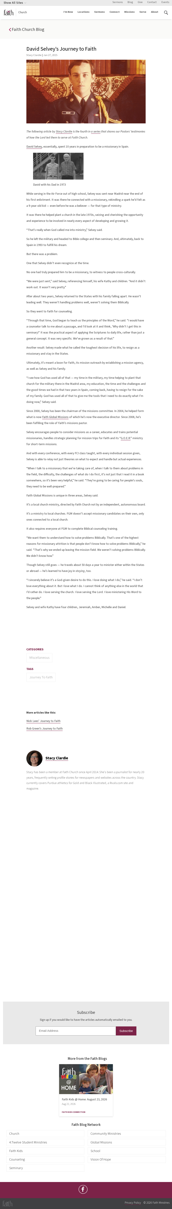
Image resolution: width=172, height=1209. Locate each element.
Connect (115, 12)
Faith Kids (16, 1150)
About (154, 12)
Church (22, 12)
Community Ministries (106, 1133)
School (95, 1150)
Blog (130, 2)
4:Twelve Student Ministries (28, 1142)
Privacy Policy (133, 1203)
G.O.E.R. (126, 438)
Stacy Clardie (33, 55)
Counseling (17, 1159)
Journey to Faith (41, 677)
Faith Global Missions (55, 417)
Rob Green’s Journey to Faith (44, 728)
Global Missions (101, 1142)
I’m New (68, 12)
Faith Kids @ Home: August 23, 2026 (84, 1099)
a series (95, 131)
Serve (142, 12)
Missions (129, 12)
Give (140, 2)
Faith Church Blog (27, 29)
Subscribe (126, 1031)
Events (165, 2)
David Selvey (34, 147)
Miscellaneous (39, 657)
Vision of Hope (101, 1159)
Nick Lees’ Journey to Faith (43, 721)
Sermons (118, 2)
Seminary (16, 1168)
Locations (84, 12)
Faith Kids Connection (73, 1112)
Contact (152, 2)
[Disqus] (86, 848)
